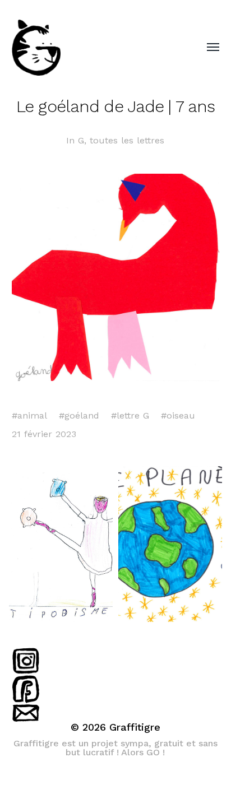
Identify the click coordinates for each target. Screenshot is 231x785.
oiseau (181, 415)
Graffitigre (134, 727)
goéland (81, 415)
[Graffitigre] (93, 48)
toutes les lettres (127, 140)
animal (32, 415)
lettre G (133, 415)
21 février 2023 (44, 434)
